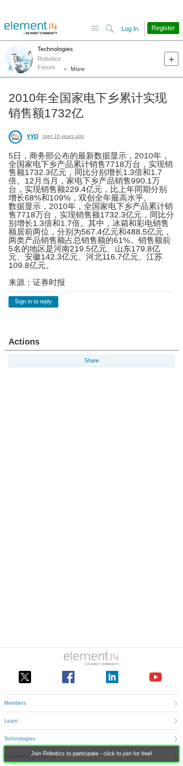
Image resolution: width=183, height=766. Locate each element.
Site (94, 28)
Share (91, 361)
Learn (11, 721)
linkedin (112, 677)
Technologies (55, 48)
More (78, 68)
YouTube (155, 677)
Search (109, 28)
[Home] (30, 28)
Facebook (68, 677)
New (171, 59)
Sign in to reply (33, 302)
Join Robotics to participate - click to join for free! (91, 754)
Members (15, 703)
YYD (32, 136)
